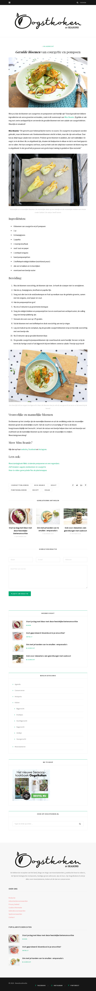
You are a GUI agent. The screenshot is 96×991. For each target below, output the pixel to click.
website (24, 449)
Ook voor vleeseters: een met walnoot (48, 656)
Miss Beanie (69, 117)
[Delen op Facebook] (73, 485)
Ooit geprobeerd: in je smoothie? (45, 633)
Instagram (42, 449)
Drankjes (19, 715)
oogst (54, 485)
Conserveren (19, 690)
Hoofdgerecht (21, 721)
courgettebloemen (20, 485)
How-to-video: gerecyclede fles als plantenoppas (28, 470)
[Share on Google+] (81, 485)
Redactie (12, 898)
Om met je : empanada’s (46, 644)
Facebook (32, 449)
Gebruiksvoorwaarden (17, 911)
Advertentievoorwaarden (18, 901)
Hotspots (18, 696)
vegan (47, 490)
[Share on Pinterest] (85, 485)
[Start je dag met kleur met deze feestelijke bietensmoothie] (20, 516)
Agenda (17, 684)
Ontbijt (29, 637)
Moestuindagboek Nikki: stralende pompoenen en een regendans (34, 463)
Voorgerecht (21, 739)
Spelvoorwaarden (15, 914)
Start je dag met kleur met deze (20, 530)
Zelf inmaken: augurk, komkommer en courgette (27, 467)
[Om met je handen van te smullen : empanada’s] (48, 516)
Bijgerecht (49, 46)
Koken (28, 625)
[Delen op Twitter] (77, 485)
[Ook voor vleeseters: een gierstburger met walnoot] (75, 516)
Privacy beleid (14, 904)
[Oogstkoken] (48, 21)
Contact (11, 917)
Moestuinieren (20, 747)
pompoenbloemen (19, 490)
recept (35, 490)
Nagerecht (20, 727)
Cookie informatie (15, 907)
